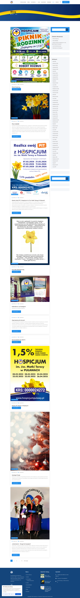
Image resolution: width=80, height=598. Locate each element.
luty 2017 (54, 166)
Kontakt (57, 2)
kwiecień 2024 (55, 82)
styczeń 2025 (55, 73)
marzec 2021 (55, 127)
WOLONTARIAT (43, 2)
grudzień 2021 (55, 116)
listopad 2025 (55, 67)
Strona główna (23, 2)
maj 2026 (54, 61)
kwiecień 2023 (55, 96)
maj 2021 (54, 123)
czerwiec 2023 (55, 92)
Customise (6, 594)
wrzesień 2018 (55, 153)
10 (21, 560)
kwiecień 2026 (55, 63)
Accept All (18, 594)
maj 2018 (54, 155)
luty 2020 (54, 139)
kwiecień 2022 (55, 110)
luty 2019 (54, 151)
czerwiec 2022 (55, 108)
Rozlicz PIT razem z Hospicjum (20, 405)
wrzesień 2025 (55, 69)
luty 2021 (54, 129)
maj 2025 (54, 71)
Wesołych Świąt (16, 475)
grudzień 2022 (55, 100)
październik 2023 (56, 88)
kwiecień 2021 (55, 125)
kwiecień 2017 (55, 164)
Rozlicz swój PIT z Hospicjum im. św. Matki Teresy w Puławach (28, 200)
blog (53, 2)
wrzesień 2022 (55, 106)
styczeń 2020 (55, 141)
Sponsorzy (49, 2)
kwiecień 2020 (55, 135)
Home (13, 14)
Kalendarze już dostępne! (19, 306)
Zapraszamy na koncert (18, 320)
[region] (12, 590)
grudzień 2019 (55, 143)
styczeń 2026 (55, 65)
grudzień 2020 (55, 131)
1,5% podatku (33, 2)
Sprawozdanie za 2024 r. (18, 340)
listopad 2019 (55, 145)
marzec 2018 (55, 157)
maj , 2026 (47, 575)
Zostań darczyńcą (30, 580)
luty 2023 (54, 98)
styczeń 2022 (55, 114)
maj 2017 (54, 162)
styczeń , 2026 (48, 586)
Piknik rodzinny (16, 87)
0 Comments (21, 84)
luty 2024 (54, 84)
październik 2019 (56, 147)
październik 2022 (56, 104)
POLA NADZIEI (15, 124)
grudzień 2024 (55, 75)
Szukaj (67, 29)
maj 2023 (54, 94)
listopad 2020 (55, 133)
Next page (26, 560)
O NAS (39, 2)
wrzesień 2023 (55, 90)
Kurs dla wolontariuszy (18, 269)
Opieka (28, 2)
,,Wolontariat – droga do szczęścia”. (21, 544)
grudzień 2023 (55, 86)
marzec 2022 (55, 112)
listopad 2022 (55, 102)
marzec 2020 (55, 137)
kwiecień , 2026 (48, 581)
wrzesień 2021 (55, 121)
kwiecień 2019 (55, 149)
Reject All (12, 594)
